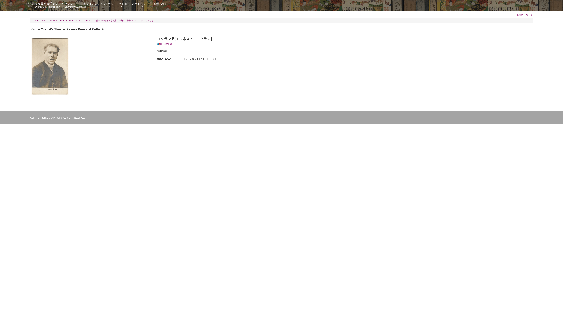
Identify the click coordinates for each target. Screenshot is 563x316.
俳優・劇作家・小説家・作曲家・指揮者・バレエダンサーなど (125, 20)
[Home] (33, 5)
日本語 (520, 14)
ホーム (111, 5)
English (528, 14)
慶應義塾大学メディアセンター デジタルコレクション (70, 4)
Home (35, 20)
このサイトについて (140, 5)
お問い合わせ (160, 5)
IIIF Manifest (166, 43)
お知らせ (123, 5)
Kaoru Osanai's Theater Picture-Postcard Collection (67, 20)
